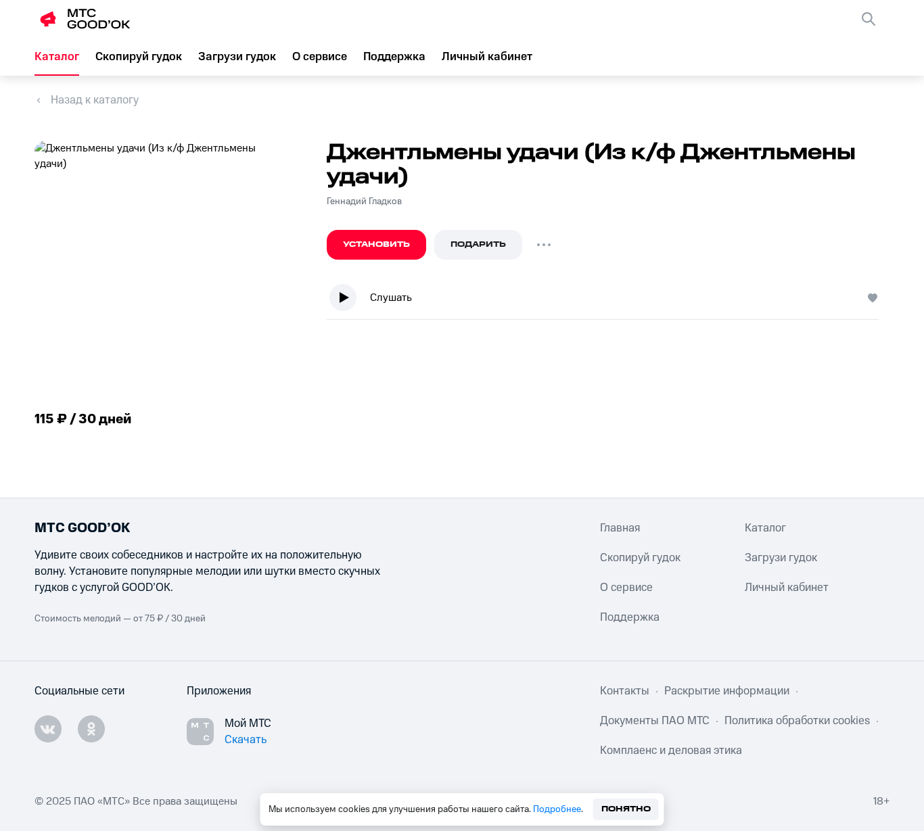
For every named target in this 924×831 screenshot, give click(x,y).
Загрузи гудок (237, 57)
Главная (620, 528)
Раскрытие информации (726, 691)
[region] (608, 300)
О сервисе (319, 57)
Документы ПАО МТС (655, 721)
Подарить (478, 244)
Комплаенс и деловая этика (671, 750)
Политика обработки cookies (797, 721)
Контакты (624, 691)
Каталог (56, 57)
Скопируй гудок (138, 57)
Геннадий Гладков (364, 201)
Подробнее (557, 809)
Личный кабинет (487, 57)
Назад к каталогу (95, 100)
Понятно (626, 809)
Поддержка (394, 57)
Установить (376, 244)
